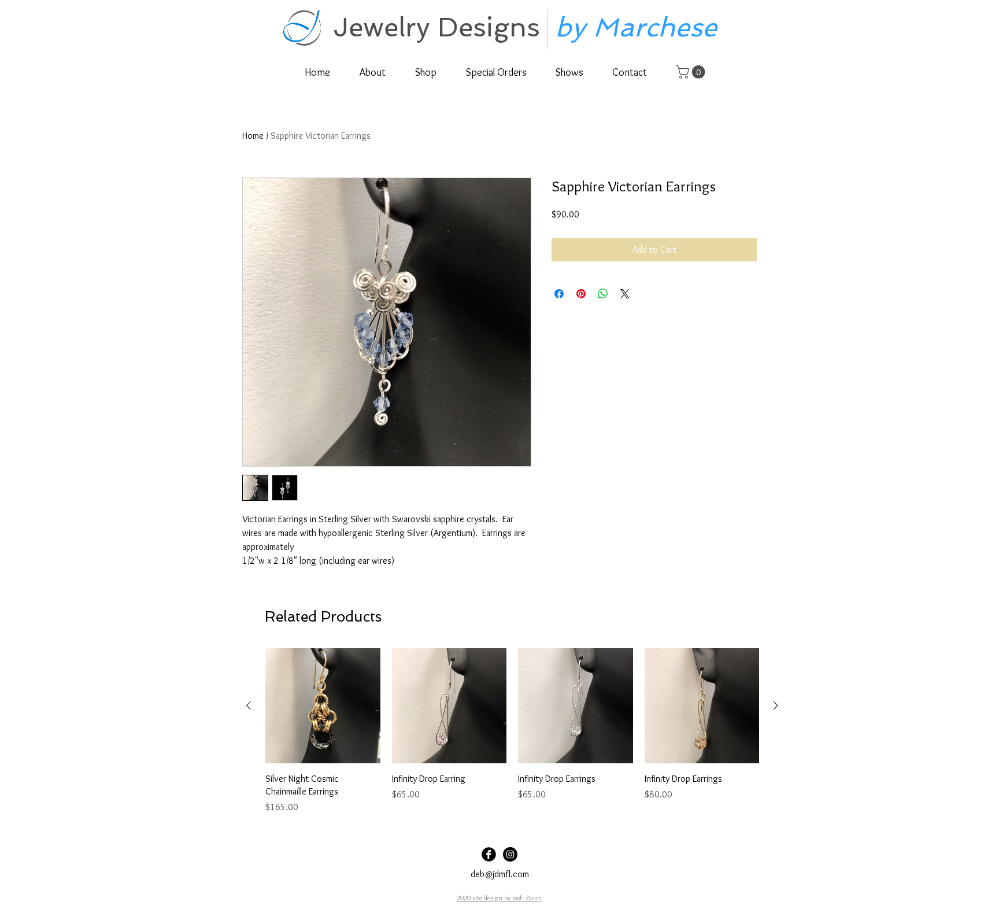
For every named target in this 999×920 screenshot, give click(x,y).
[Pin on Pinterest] (581, 294)
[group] (512, 731)
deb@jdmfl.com (500, 874)
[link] (692, 72)
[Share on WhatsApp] (603, 294)
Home (253, 135)
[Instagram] (510, 854)
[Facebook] (489, 854)
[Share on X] (625, 294)
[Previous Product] (249, 705)
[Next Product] (776, 705)
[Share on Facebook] (559, 294)
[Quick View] (322, 705)
